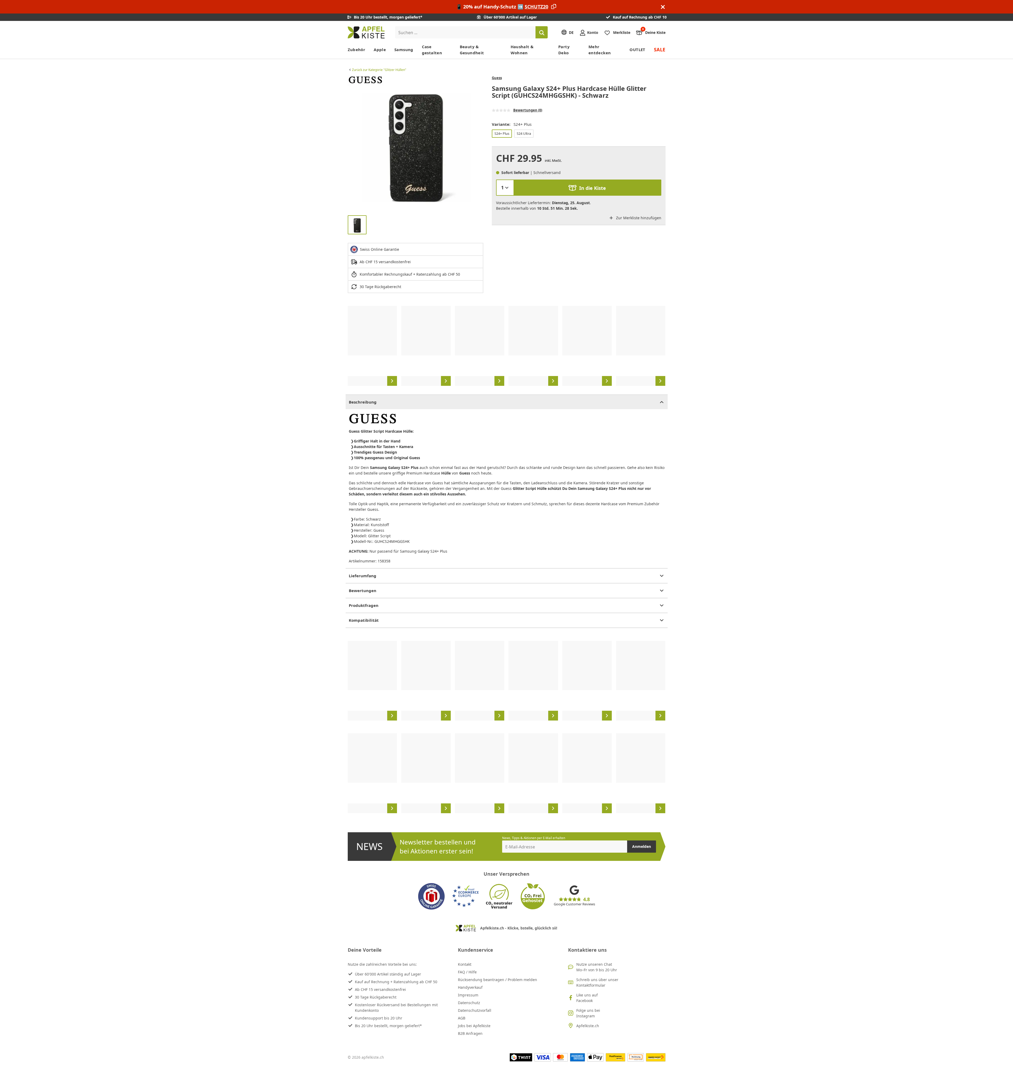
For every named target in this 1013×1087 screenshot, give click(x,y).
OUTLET (637, 49)
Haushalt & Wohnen (522, 49)
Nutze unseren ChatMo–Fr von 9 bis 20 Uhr (596, 967)
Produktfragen (363, 605)
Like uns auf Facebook (587, 997)
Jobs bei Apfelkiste (474, 1025)
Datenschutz (469, 1002)
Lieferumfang (362, 575)
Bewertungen (362, 590)
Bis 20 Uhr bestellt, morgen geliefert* (388, 1025)
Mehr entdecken (599, 49)
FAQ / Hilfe (467, 971)
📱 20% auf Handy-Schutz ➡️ (502, 6)
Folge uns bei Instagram (588, 1013)
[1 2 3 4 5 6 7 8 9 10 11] (505, 187)
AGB (461, 1018)
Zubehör (356, 49)
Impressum (468, 994)
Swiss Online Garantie (379, 249)
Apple (380, 49)
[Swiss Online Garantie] (431, 896)
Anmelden (641, 846)
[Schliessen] (663, 7)
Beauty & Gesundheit (472, 49)
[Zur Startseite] (366, 32)
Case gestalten (432, 49)
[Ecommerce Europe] (465, 896)
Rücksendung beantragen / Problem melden (497, 979)
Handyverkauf (470, 987)
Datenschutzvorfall (474, 1010)
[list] (415, 143)
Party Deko (564, 49)
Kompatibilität (364, 620)
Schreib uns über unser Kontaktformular (597, 982)
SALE (660, 49)
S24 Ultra (524, 133)
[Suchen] (541, 32)
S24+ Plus (501, 133)
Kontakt (464, 964)
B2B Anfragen (470, 1033)
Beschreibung (363, 402)
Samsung (403, 49)
